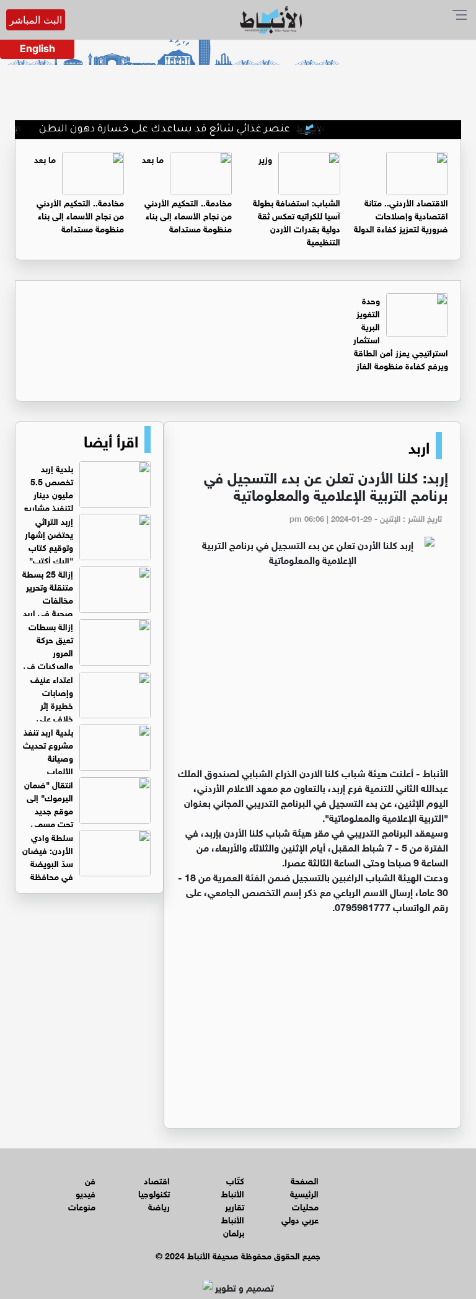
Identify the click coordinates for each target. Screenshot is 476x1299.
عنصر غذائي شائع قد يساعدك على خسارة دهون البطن (181, 129)
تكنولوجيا (154, 1192)
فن (90, 1179)
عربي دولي (300, 1218)
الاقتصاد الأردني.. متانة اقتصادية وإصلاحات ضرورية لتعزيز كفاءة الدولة (401, 215)
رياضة (159, 1205)
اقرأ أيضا (111, 439)
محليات (305, 1205)
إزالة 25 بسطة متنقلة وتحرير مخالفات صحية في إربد (47, 592)
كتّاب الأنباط (232, 1186)
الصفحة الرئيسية (304, 1186)
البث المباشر (35, 20)
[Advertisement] (312, 672)
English (37, 48)
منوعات (81, 1205)
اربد (419, 445)
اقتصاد (157, 1179)
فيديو (85, 1192)
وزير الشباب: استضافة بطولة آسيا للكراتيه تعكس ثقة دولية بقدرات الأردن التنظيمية (296, 200)
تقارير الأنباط (232, 1212)
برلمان (233, 1232)
